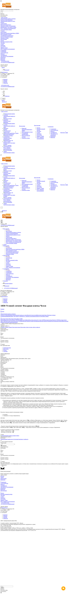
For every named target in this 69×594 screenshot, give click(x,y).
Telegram (5, 80)
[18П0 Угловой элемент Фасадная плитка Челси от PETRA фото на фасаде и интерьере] (20, 327)
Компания (3, 479)
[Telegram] (3, 92)
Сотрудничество (4, 483)
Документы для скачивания (7, 487)
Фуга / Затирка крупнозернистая (29, 316)
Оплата (5, 350)
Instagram (5, 79)
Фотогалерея (9, 248)
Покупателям (9, 257)
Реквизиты (3, 488)
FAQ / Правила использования (8, 501)
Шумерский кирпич (25, 321)
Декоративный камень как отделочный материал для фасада (14, 439)
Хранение (3, 498)
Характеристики (7, 347)
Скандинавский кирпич (56, 321)
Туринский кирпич (8, 322)
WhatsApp (5, 83)
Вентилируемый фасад (42, 315)
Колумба (20, 320)
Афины (27, 320)
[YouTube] (4, 94)
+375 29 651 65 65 (5, 61)
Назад (8, 230)
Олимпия (49, 321)
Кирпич (29, 315)
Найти (2, 587)
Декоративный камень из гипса (20, 315)
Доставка (5, 351)
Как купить (5, 349)
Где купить (3, 499)
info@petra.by (5, 72)
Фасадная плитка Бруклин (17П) (13, 321)
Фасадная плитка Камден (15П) (51, 320)
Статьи (2, 496)
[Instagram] (4, 91)
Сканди (23, 320)
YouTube (5, 81)
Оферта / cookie (4, 500)
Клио (16, 322)
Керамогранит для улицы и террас (14, 316)
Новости (3, 484)
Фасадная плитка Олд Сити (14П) (36, 320)
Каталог (2, 476)
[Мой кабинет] (1, 209)
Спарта (35, 321)
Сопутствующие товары (43, 316)
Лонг (14, 322)
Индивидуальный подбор (6, 494)
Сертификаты (4, 485)
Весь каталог (9, 231)
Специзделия (34, 315)
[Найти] (2, 12)
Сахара (31, 321)
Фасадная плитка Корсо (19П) (11, 320)
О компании (9, 271)
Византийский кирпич (42, 321)
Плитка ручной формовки (7, 315)
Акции (2, 477)
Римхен (2, 320)
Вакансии (3, 489)
